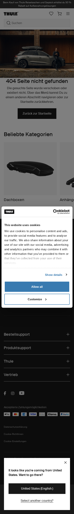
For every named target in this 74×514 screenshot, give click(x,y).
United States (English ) (37, 489)
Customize (35, 299)
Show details (53, 274)
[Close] (65, 462)
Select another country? (37, 501)
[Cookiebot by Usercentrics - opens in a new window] (53, 211)
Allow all (37, 286)
